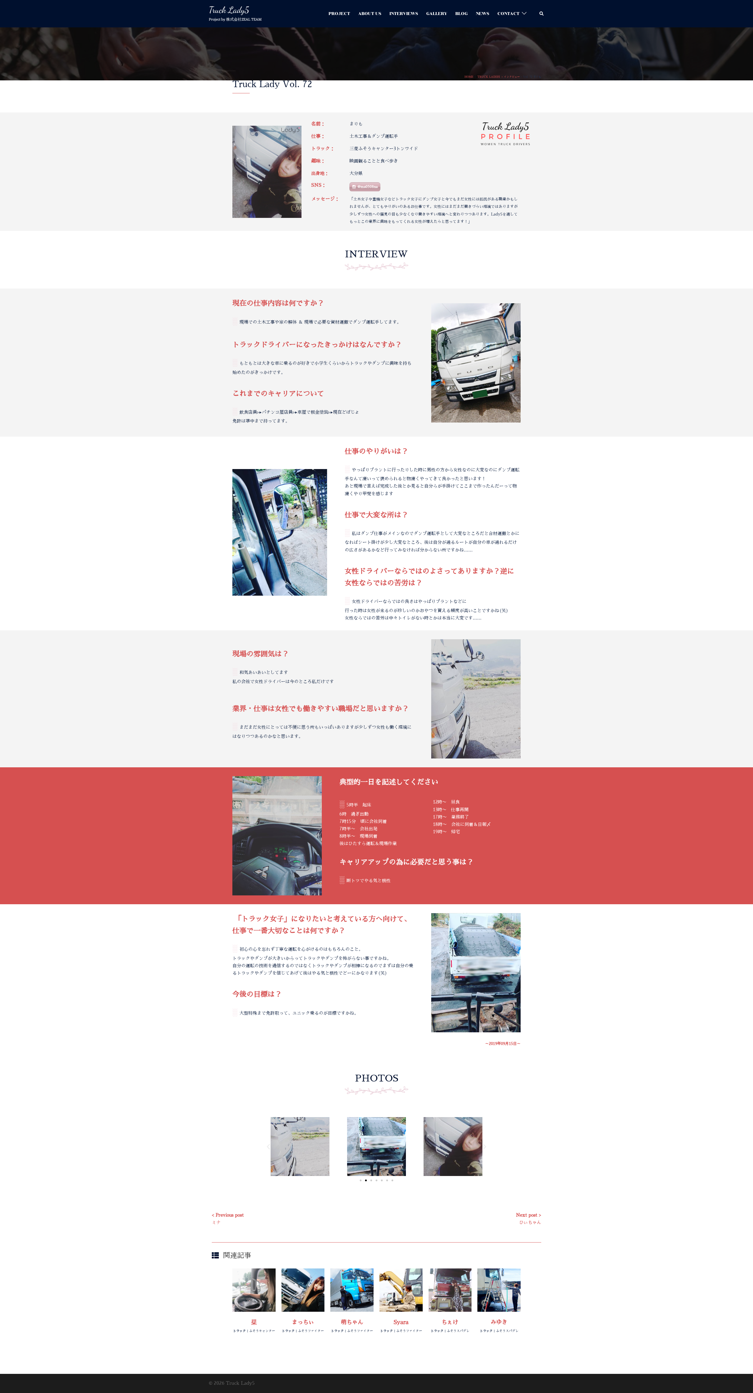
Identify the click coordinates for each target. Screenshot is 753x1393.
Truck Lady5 (229, 9)
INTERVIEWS (403, 13)
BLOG (461, 13)
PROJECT (339, 13)
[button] (541, 13)
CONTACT (508, 13)
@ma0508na (368, 186)
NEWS (482, 13)
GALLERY (436, 13)
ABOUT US (369, 13)
